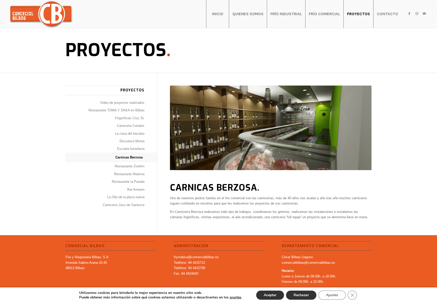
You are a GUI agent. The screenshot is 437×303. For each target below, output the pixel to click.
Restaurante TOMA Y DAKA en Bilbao (116, 110)
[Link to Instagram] (417, 13)
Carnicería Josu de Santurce (123, 205)
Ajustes (332, 295)
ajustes (235, 297)
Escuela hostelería (130, 149)
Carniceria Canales (130, 126)
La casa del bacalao (129, 133)
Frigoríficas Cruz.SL (129, 118)
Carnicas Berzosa (129, 157)
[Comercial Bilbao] (41, 14)
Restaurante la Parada (128, 182)
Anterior (181, 127)
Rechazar (301, 295)
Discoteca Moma (132, 141)
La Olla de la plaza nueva (125, 197)
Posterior (360, 127)
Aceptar (270, 295)
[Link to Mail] (424, 13)
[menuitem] (217, 14)
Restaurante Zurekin (129, 166)
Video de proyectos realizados (122, 103)
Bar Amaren (135, 189)
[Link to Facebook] (409, 13)
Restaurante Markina (129, 174)
